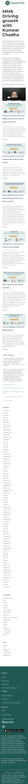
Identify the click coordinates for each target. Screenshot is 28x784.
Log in (4, 648)
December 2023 (7, 483)
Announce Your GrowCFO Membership (13, 388)
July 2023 (5, 495)
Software (5, 622)
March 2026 (6, 422)
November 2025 (7, 432)
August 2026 (6, 410)
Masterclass (6, 615)
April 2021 (5, 560)
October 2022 (6, 517)
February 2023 (6, 507)
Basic (4, 600)
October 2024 (6, 461)
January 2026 (6, 427)
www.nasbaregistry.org (7, 754)
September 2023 (7, 490)
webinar (5, 634)
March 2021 (6, 562)
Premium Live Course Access (10, 617)
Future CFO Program (7, 695)
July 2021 (5, 553)
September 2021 (7, 548)
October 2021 (6, 546)
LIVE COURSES (7, 612)
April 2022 (5, 531)
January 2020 (6, 587)
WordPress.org (6, 655)
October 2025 (6, 434)
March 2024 (6, 478)
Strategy (5, 624)
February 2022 (6, 536)
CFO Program (5, 699)
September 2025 (7, 437)
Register (5, 645)
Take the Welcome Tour (9, 384)
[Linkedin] (3, 727)
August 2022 (6, 521)
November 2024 (7, 459)
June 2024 (5, 471)
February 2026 (6, 425)
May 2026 (5, 417)
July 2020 (5, 582)
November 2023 (7, 485)
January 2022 (6, 538)
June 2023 (5, 497)
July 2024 (5, 468)
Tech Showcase (7, 629)
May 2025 (5, 446)
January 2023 (6, 509)
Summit (5, 627)
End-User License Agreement (10, 688)
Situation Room (7, 619)
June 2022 (5, 526)
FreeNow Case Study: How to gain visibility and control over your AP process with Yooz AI (13, 119)
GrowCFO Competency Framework (11, 702)
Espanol (5, 603)
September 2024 (7, 463)
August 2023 (6, 492)
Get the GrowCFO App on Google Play (13, 396)
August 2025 (6, 439)
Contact (4, 677)
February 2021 (6, 565)
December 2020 (7, 570)
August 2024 (6, 466)
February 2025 (6, 454)
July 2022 (5, 524)
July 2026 (5, 413)
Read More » (5, 139)
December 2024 (7, 456)
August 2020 (6, 579)
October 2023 (6, 488)
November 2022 (7, 514)
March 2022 (6, 533)
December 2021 (7, 541)
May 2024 (5, 473)
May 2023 (5, 500)
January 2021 (6, 567)
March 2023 (6, 504)
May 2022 (5, 529)
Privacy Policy (5, 684)
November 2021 (7, 543)
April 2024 (5, 475)
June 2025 (5, 444)
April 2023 (5, 502)
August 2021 (6, 550)
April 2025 (5, 449)
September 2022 (7, 519)
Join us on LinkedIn (8, 400)
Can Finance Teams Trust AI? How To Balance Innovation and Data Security (13, 159)
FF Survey (5, 607)
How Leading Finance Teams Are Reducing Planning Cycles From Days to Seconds (13, 198)
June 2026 (5, 415)
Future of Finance (7, 610)
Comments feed (7, 652)
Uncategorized (6, 632)
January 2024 (6, 480)
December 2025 (7, 430)
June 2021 (5, 555)
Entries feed (6, 650)
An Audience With (7, 598)
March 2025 (6, 451)
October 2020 (6, 575)
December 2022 (7, 512)
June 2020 (5, 584)
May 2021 (5, 558)
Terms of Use (5, 681)
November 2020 (7, 572)
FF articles (5, 605)
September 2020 (7, 577)
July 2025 (5, 442)
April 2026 (5, 420)
